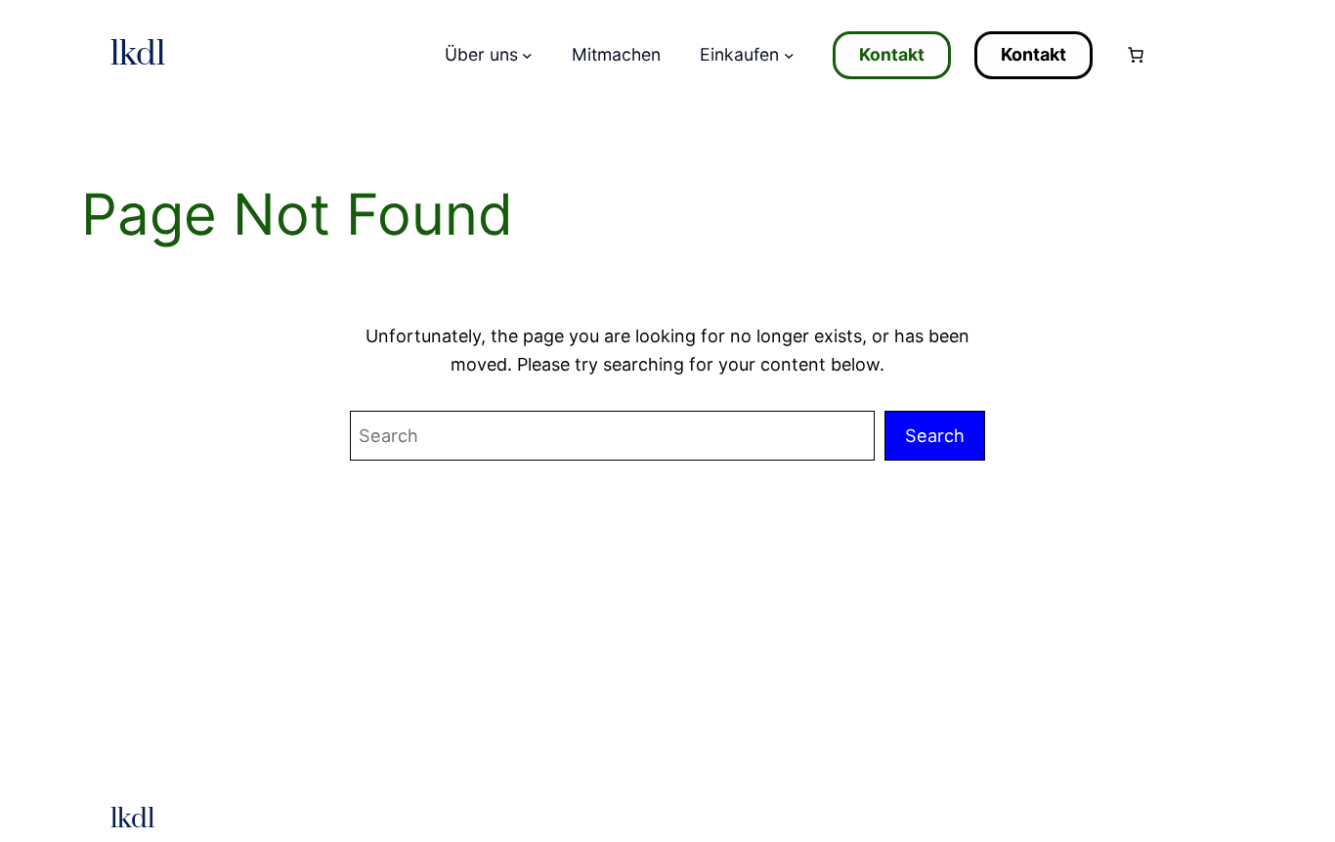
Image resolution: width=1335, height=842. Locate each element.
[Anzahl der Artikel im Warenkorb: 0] (1135, 54)
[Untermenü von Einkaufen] (789, 55)
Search (935, 435)
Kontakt (892, 54)
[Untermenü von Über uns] (527, 55)
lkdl (137, 54)
